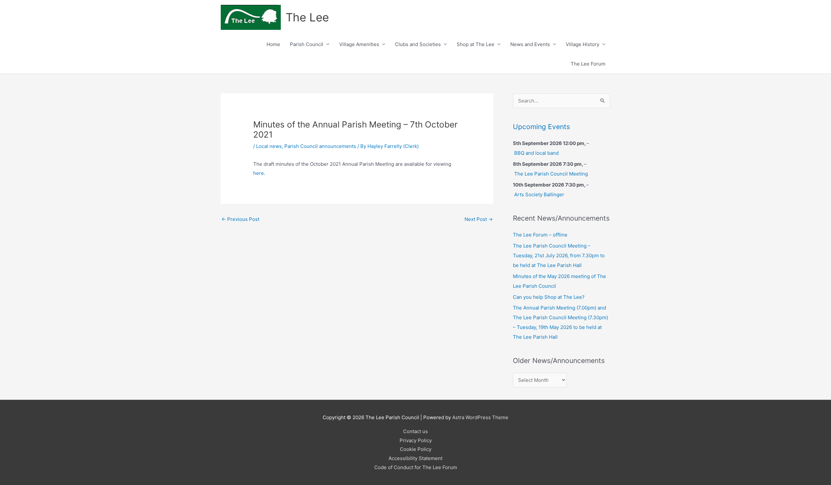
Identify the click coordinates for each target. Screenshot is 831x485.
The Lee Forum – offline (540, 235)
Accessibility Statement (415, 458)
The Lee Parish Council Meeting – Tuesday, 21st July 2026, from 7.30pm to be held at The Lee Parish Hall (559, 255)
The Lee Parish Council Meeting (551, 174)
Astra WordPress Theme (480, 417)
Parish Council (306, 44)
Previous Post (240, 219)
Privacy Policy (416, 440)
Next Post (479, 219)
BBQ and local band (536, 153)
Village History (582, 44)
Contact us (415, 431)
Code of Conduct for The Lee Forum (415, 467)
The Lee (307, 17)
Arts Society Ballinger (539, 194)
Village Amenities (359, 44)
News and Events (530, 44)
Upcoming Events (541, 127)
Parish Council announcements (320, 146)
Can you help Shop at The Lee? (549, 297)
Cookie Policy (415, 449)
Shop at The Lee (475, 44)
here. (259, 173)
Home (273, 44)
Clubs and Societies (418, 44)
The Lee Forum (588, 64)
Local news (269, 146)
